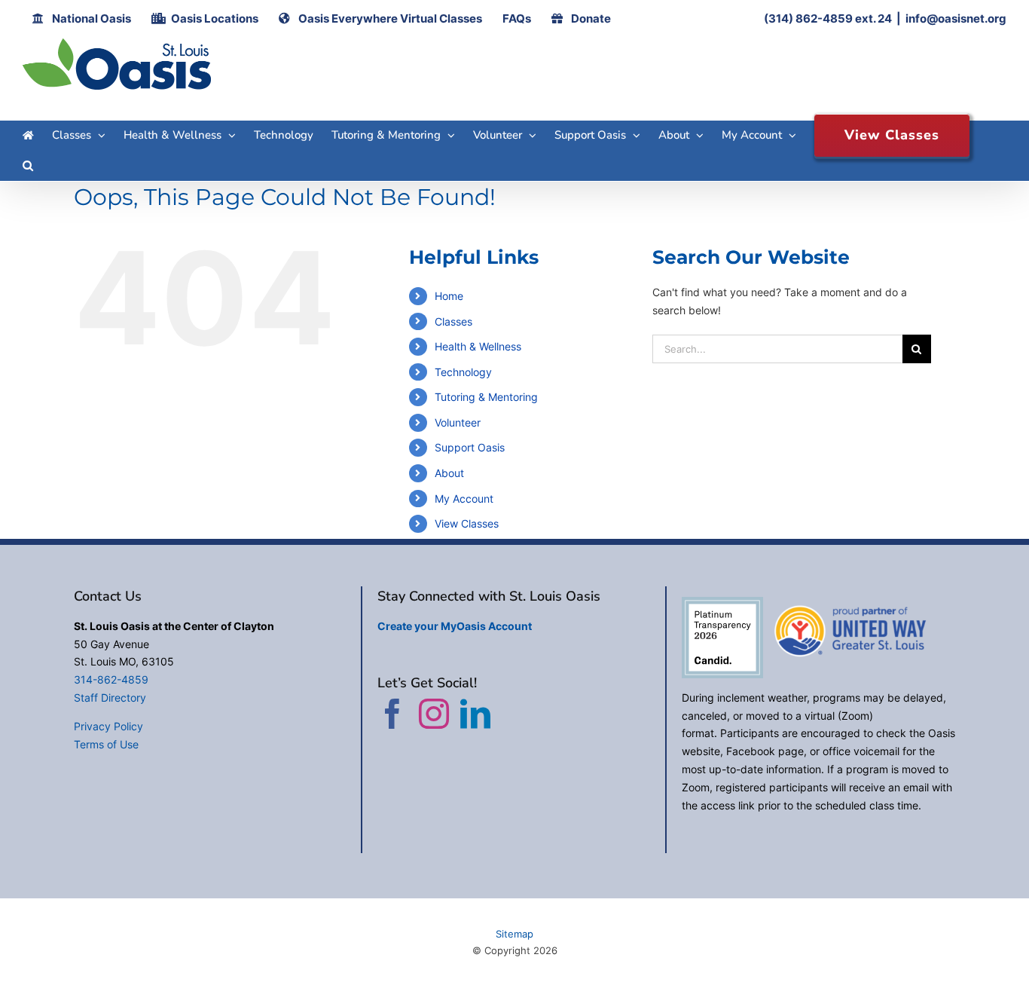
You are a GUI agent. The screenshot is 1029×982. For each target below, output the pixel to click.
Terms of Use (106, 744)
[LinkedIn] (475, 714)
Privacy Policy (108, 726)
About (449, 473)
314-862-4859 (111, 679)
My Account (464, 498)
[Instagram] (434, 714)
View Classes (467, 523)
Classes (453, 321)
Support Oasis (470, 447)
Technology (463, 372)
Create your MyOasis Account (454, 625)
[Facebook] (392, 714)
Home (449, 295)
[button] (28, 166)
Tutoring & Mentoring (486, 396)
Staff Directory (110, 697)
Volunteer (458, 422)
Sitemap (514, 934)
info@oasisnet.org (955, 18)
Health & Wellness (478, 346)
